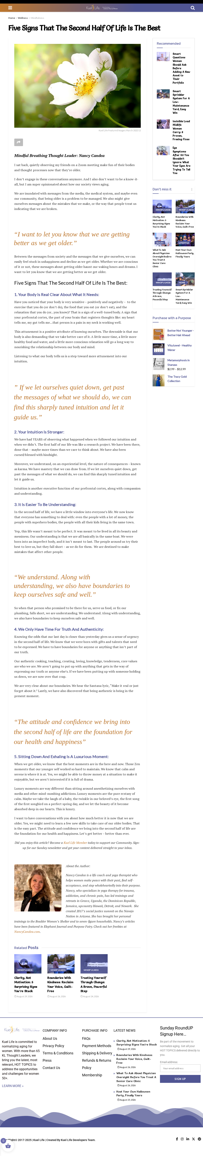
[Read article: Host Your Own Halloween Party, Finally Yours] (185, 239)
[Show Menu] (10, 8)
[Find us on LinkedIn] (187, 1139)
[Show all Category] (192, 189)
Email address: (169, 1062)
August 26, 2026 (58, 996)
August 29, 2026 (24, 996)
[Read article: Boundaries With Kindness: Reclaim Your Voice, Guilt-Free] (61, 964)
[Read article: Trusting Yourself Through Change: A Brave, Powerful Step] (94, 964)
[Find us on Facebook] (177, 1139)
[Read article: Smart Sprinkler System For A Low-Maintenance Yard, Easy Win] (163, 93)
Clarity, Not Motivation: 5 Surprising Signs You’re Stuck (161, 221)
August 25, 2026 (128, 1099)
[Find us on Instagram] (182, 1139)
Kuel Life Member (75, 842)
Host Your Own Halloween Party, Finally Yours (185, 253)
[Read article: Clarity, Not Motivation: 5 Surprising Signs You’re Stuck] (27, 964)
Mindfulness (37, 17)
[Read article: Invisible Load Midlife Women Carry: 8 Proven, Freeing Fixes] (163, 124)
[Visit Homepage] (101, 8)
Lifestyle (184, 243)
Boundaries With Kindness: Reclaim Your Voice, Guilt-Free (185, 221)
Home (11, 17)
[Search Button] (193, 8)
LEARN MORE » (13, 1086)
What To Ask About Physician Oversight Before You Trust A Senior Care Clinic (162, 258)
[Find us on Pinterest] (199, 1139)
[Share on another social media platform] (18, 142)
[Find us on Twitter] (193, 1139)
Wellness (23, 17)
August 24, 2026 (91, 996)
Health (160, 243)
